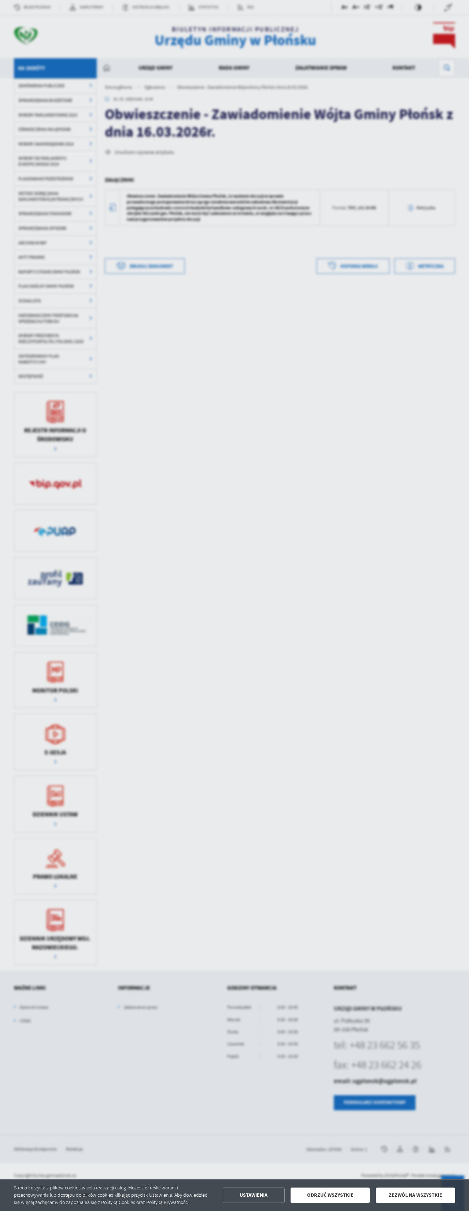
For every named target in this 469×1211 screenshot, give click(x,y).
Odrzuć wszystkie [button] (330, 1195)
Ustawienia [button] (253, 1195)
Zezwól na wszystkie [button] (415, 1195)
